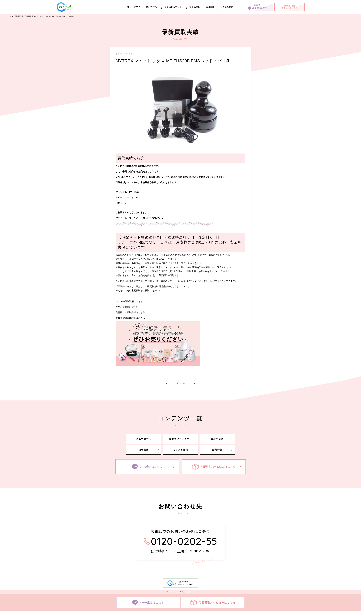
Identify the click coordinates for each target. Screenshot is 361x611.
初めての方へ (152, 7)
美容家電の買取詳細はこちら (130, 318)
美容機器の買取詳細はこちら (130, 312)
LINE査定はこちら (151, 466)
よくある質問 (226, 7)
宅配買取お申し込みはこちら (218, 466)
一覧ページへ (180, 383)
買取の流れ (194, 7)
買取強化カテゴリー (173, 7)
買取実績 (210, 7)
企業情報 (217, 449)
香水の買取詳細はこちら (128, 307)
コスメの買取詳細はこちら (129, 301)
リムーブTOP (133, 7)
